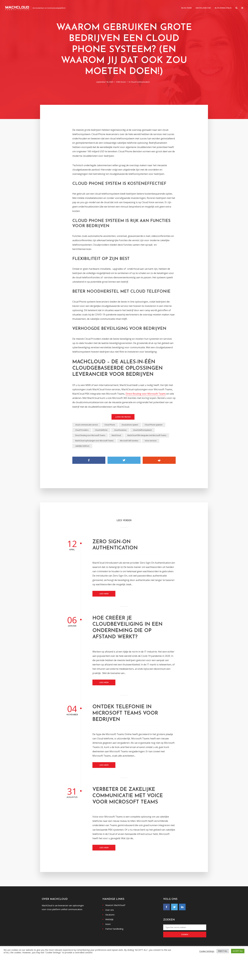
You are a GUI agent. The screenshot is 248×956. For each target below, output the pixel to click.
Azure (108, 924)
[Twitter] (174, 907)
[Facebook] (166, 907)
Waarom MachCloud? (115, 905)
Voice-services (150, 440)
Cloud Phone (109, 425)
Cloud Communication (140, 82)
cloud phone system (130, 425)
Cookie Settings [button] (206, 951)
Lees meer (103, 594)
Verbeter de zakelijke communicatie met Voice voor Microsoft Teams (127, 796)
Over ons (109, 910)
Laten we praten (123, 417)
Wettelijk (109, 919)
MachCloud (116, 435)
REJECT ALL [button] (222, 951)
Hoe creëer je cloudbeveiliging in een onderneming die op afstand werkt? (127, 628)
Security (127, 554)
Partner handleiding (114, 928)
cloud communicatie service (86, 425)
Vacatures (110, 914)
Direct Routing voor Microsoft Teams (146, 393)
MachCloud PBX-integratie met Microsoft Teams (146, 435)
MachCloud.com (203, 8)
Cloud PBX (118, 554)
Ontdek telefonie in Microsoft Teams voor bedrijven (125, 713)
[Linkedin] (182, 907)
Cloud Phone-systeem (153, 425)
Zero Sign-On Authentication (115, 545)
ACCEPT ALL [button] (238, 951)
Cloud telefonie (101, 430)
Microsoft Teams (121, 725)
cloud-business (120, 430)
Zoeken (184, 934)
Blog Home (186, 8)
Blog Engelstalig (223, 8)
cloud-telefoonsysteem (142, 430)
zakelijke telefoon (82, 446)
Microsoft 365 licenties (129, 440)
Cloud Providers (81, 430)
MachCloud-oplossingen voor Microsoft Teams (94, 440)
